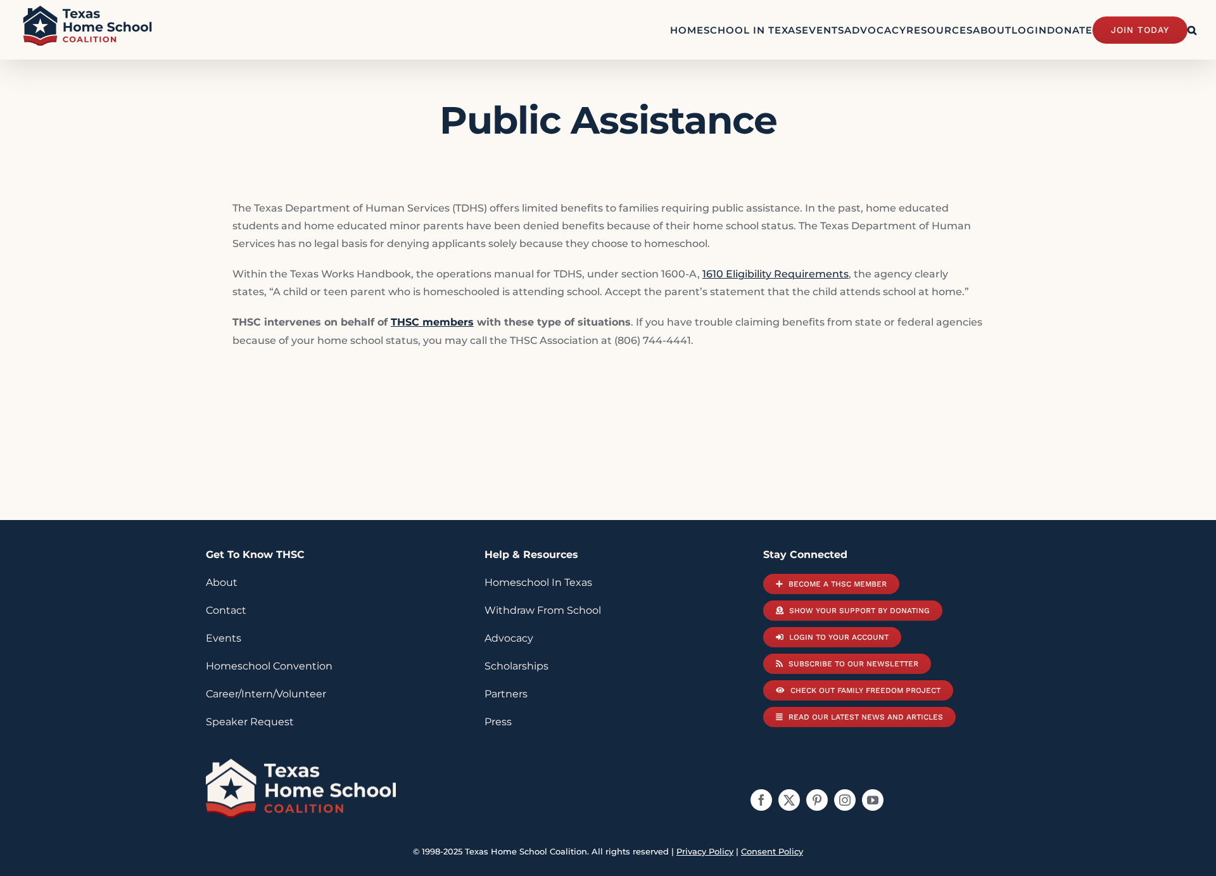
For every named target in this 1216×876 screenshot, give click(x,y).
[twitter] (789, 800)
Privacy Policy (704, 851)
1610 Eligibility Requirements (775, 274)
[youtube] (873, 800)
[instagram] (845, 800)
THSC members (432, 322)
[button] (1192, 30)
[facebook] (761, 800)
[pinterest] (817, 800)
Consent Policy (772, 851)
